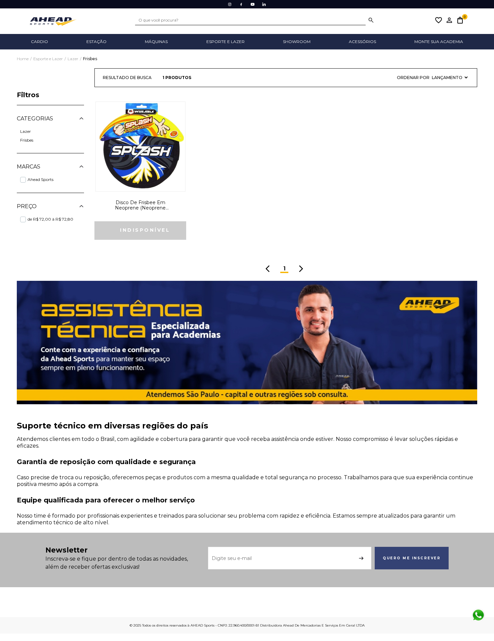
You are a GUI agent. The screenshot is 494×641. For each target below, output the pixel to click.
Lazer (73, 58)
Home (23, 58)
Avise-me (140, 230)
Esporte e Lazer (48, 58)
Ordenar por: (413, 77)
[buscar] (371, 20)
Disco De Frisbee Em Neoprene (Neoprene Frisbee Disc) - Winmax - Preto (140, 205)
